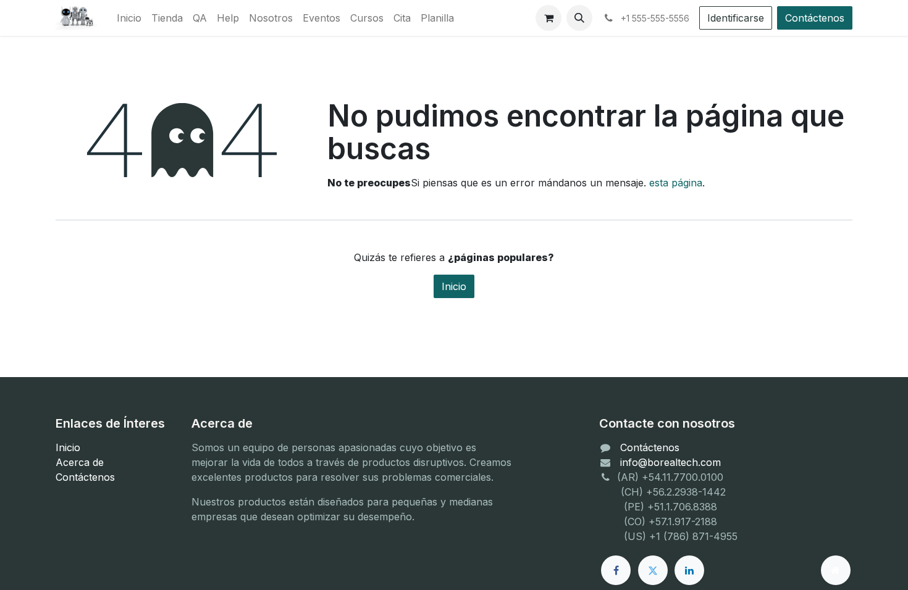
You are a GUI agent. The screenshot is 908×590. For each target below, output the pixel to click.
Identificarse (735, 18)
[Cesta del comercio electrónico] (548, 18)
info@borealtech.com (670, 462)
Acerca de (80, 462)
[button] (579, 18)
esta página (675, 183)
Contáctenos (814, 18)
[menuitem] (129, 18)
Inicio (454, 286)
